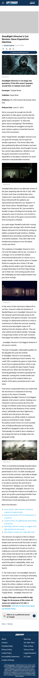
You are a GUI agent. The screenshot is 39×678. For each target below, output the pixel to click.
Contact (4, 643)
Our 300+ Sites (29, 643)
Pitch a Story (28, 646)
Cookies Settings (8, 660)
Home (4, 624)
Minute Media (11, 665)
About (4, 639)
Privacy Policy (7, 650)
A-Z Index (27, 657)
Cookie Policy (7, 653)
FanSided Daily (7, 646)
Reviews (10, 624)
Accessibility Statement (10, 657)
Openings (27, 639)
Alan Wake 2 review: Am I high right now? (19, 532)
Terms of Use (29, 650)
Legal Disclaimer (30, 653)
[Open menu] (3, 3)
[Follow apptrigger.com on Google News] (34, 615)
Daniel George (9, 45)
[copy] (13, 49)
